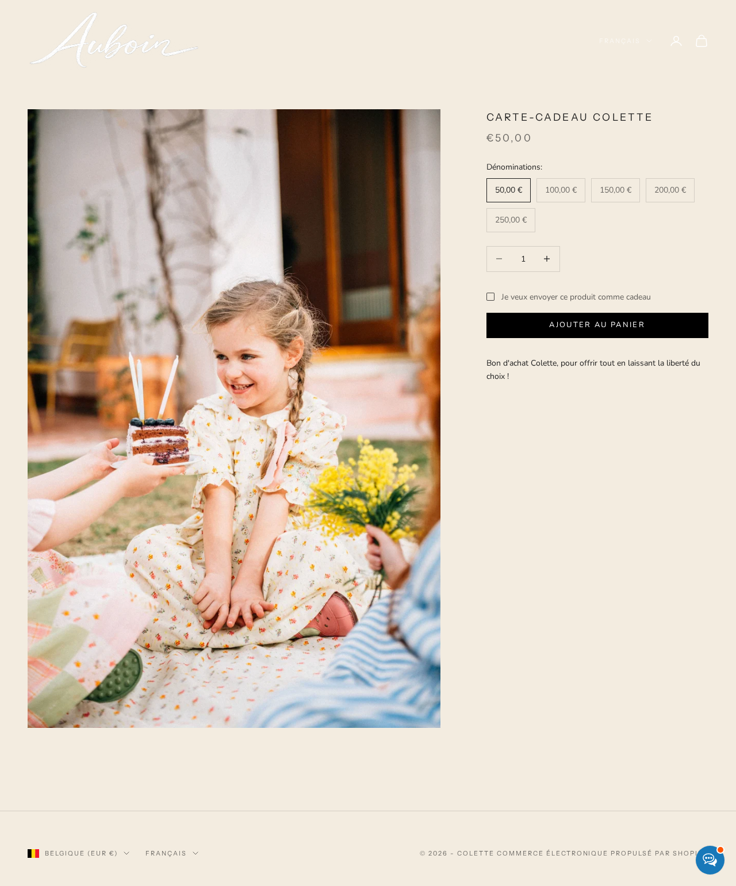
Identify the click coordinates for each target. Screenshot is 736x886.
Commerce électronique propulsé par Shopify (602, 853)
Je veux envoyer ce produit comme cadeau (576, 297)
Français (620, 41)
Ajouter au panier (597, 325)
